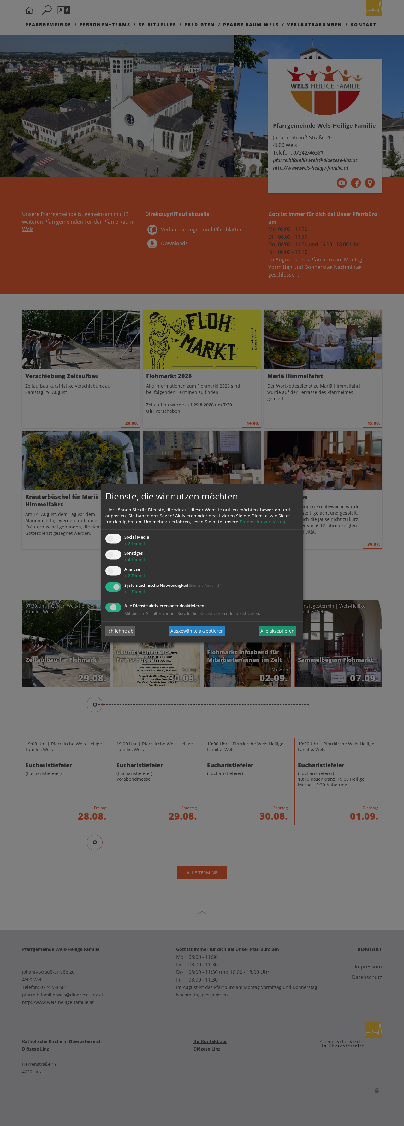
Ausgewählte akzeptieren (197, 631)
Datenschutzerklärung (263, 522)
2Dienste (136, 544)
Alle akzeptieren (277, 631)
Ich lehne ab (120, 631)
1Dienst (134, 592)
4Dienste (136, 560)
